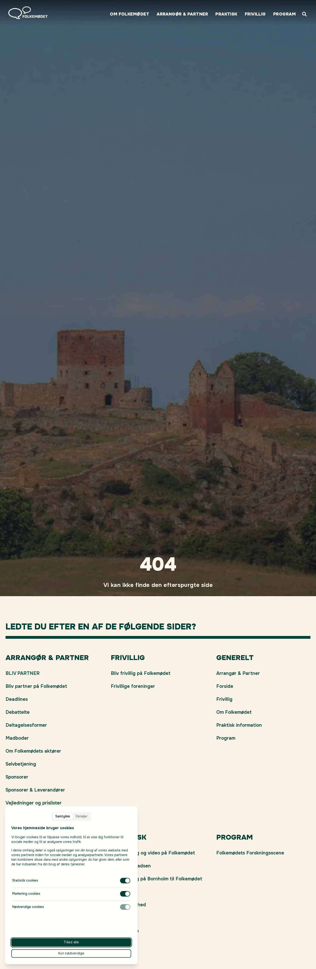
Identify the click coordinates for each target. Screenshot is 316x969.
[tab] (63, 816)
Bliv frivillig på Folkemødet (140, 673)
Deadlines (17, 699)
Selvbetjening (21, 764)
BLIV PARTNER (23, 673)
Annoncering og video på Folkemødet (153, 853)
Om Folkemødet (129, 14)
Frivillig (255, 14)
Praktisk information (239, 725)
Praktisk (226, 14)
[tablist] (71, 816)
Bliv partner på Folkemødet (36, 686)
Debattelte (18, 712)
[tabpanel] (71, 867)
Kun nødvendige (71, 953)
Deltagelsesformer (26, 725)
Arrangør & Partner (182, 14)
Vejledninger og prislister (34, 803)
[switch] (125, 880)
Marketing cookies (26, 893)
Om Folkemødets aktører (33, 751)
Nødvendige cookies (28, 907)
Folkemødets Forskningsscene (250, 853)
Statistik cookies (25, 880)
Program (284, 14)
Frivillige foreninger (133, 686)
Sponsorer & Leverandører (35, 790)
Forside (224, 686)
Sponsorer (17, 777)
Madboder (17, 738)
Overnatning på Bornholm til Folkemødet (156, 879)
